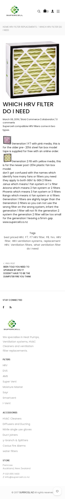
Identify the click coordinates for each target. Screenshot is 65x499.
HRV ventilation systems (27, 241)
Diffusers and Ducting (16, 424)
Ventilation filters (21, 245)
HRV (5, 365)
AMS (5, 376)
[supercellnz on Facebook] (3, 307)
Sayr (5, 392)
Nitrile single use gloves (17, 429)
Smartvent (9, 398)
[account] (52, 11)
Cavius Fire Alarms (14, 446)
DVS (5, 371)
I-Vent (7, 403)
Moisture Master (13, 387)
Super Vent (10, 381)
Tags (32, 233)
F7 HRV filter (37, 237)
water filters (10, 451)
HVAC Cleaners (12, 418)
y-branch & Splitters (15, 440)
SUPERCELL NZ (26, 492)
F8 (47, 237)
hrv (53, 237)
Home (6, 26)
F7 (26, 237)
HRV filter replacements (23, 26)
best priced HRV (14, 237)
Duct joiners (10, 435)
